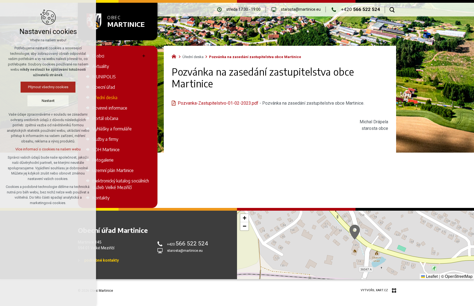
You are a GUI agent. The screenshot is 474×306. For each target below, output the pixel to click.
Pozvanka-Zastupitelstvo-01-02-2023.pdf (218, 103)
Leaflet (431, 276)
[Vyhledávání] (392, 10)
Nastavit (48, 101)
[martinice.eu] (175, 56)
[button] (354, 232)
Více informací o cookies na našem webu (48, 149)
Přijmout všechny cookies (48, 87)
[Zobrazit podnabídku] (143, 56)
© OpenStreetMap (457, 276)
